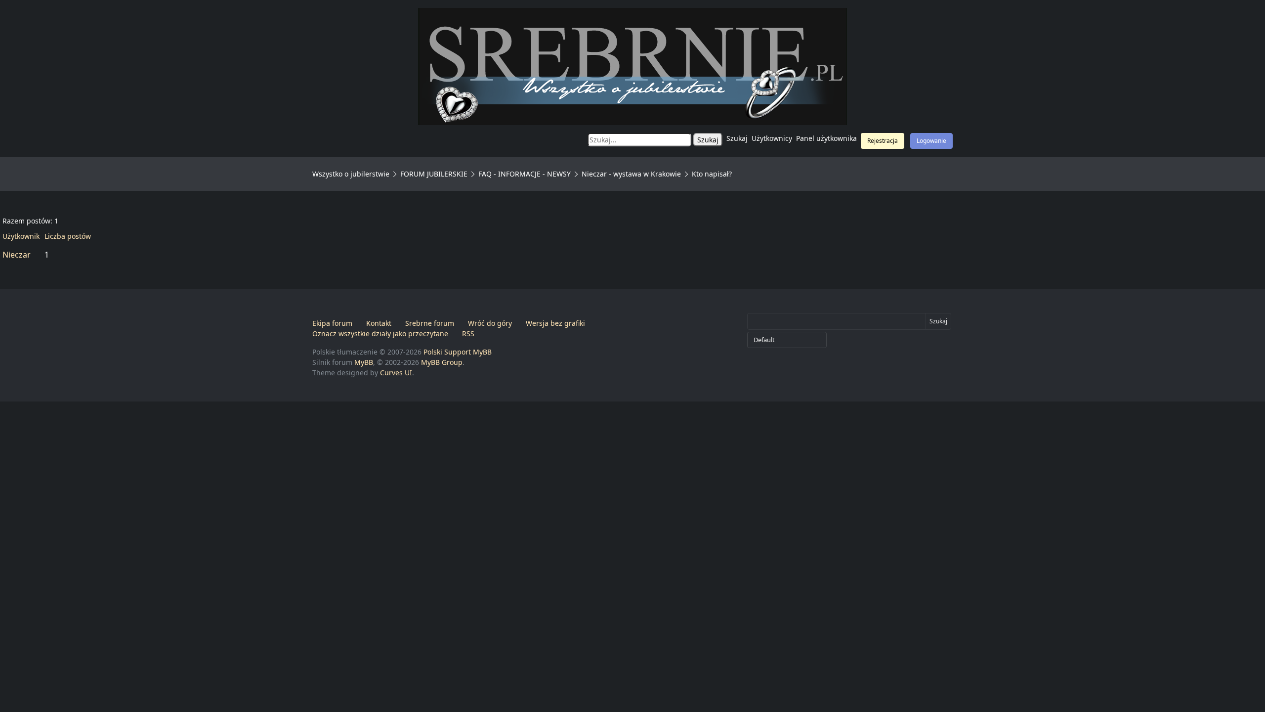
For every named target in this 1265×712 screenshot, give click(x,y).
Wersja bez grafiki (555, 323)
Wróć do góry (490, 323)
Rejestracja (882, 140)
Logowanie (931, 140)
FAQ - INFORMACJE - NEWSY (524, 173)
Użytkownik (21, 236)
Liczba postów (67, 236)
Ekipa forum (332, 323)
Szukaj (737, 138)
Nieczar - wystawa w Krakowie (631, 173)
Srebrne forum (429, 323)
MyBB (363, 362)
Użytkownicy (772, 138)
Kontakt (378, 323)
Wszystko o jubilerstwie (350, 173)
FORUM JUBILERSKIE (433, 173)
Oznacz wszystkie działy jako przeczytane (380, 333)
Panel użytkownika (826, 138)
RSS (468, 333)
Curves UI (396, 372)
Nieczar (16, 254)
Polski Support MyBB (457, 351)
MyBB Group (442, 362)
